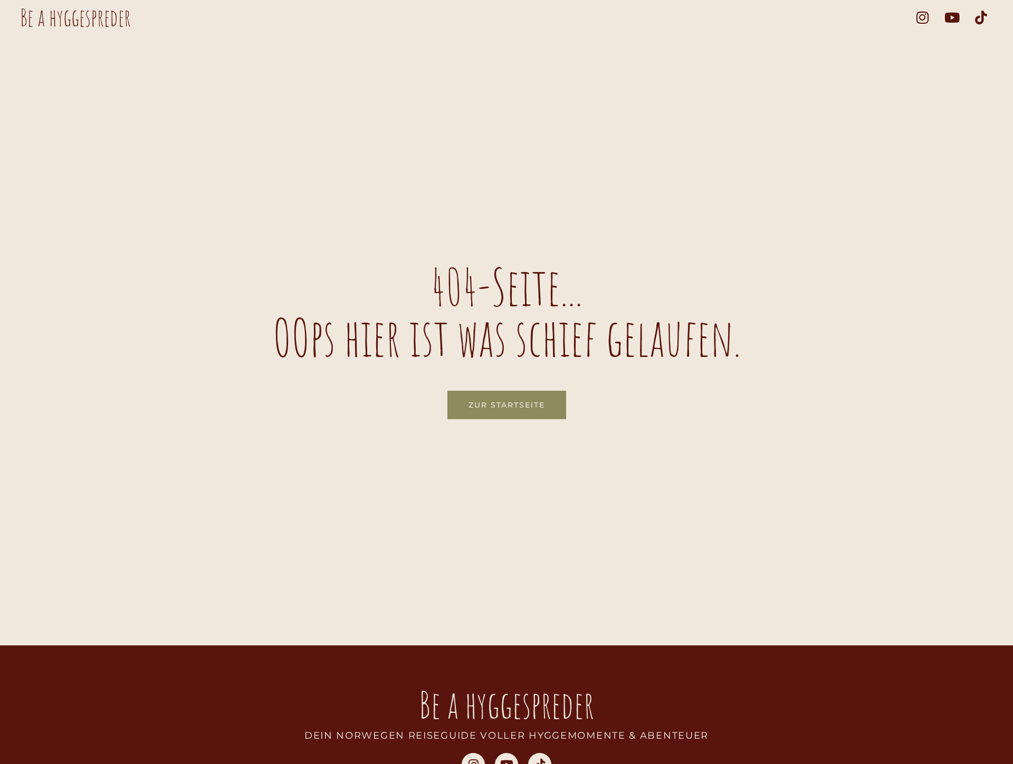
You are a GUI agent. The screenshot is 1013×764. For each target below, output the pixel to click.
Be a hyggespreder (75, 17)
